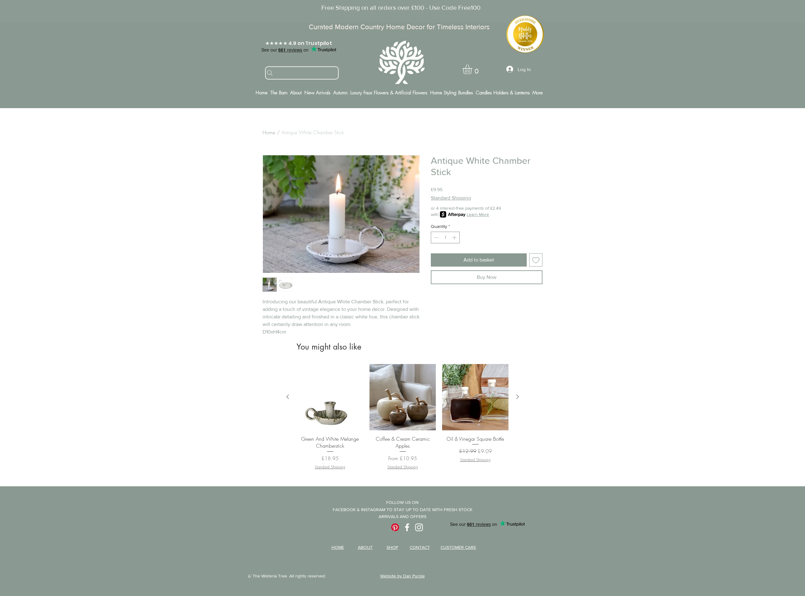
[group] (402, 417)
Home (269, 132)
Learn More (478, 214)
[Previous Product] (287, 396)
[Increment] (455, 237)
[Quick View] (330, 397)
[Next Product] (517, 396)
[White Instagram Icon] (419, 527)
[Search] (302, 73)
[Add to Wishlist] (535, 260)
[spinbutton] (445, 237)
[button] (473, 69)
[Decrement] (436, 237)
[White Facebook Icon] (407, 527)
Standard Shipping (451, 198)
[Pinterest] (395, 527)
